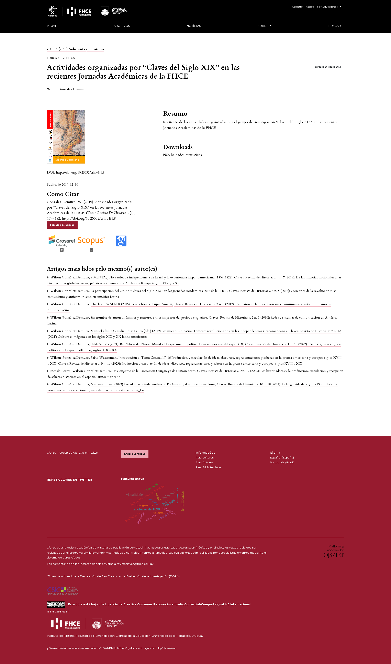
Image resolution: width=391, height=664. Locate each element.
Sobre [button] (263, 26)
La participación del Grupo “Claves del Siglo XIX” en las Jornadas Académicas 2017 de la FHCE (159, 291)
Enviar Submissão (134, 454)
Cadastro (297, 6)
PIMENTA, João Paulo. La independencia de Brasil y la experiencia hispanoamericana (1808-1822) (162, 277)
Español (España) (282, 457)
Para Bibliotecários (208, 467)
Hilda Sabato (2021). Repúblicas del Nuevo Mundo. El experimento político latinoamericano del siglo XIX (167, 344)
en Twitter (73, 452)
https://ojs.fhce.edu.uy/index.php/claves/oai (146, 648)
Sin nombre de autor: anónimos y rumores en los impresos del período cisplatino (149, 317)
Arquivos (122, 26)
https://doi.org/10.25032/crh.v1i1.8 (80, 172)
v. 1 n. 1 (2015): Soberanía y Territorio (75, 49)
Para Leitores (205, 457)
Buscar (334, 26)
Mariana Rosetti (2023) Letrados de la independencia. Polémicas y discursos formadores (153, 384)
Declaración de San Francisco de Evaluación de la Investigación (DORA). (130, 576)
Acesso (310, 6)
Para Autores (204, 462)
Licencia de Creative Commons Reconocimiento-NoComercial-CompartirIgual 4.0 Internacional (177, 604)
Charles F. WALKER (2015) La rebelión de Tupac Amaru (132, 304)
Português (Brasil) (282, 462)
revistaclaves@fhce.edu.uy (135, 563)
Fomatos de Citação (62, 225)
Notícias (194, 26)
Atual (52, 26)
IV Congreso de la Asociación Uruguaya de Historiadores (154, 371)
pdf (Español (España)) (327, 67)
